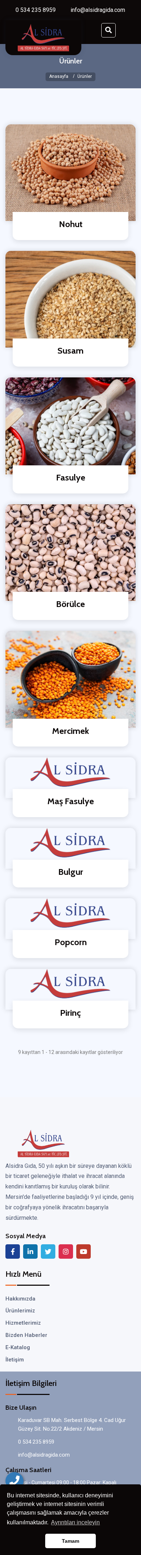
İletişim (14, 1359)
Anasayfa (58, 76)
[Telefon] (14, 1481)
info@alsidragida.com (97, 9)
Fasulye (70, 477)
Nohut (70, 224)
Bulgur (70, 872)
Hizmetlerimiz (23, 1323)
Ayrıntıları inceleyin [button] (75, 1522)
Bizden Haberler (26, 1335)
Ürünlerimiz (20, 1310)
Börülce (70, 604)
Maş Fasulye (70, 801)
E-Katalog (17, 1347)
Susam (70, 350)
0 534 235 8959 (36, 9)
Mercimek (70, 731)
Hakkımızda (20, 1298)
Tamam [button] (70, 1541)
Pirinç (70, 1012)
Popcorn (71, 942)
